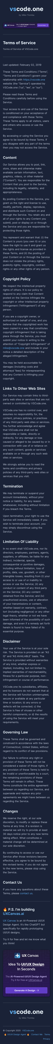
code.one (26, 8)
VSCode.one (28, 1030)
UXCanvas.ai (13, 914)
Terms (47, 1034)
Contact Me (36, 1034)
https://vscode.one (34, 79)
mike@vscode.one (13, 348)
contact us (26, 893)
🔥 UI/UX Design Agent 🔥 (16, 1034)
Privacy (46, 1039)
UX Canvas (9, 920)
